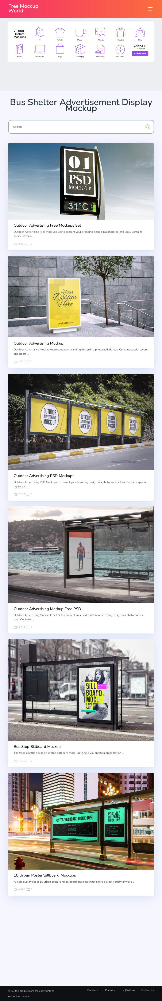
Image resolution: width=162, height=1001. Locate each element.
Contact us (147, 990)
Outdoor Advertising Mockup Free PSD (47, 608)
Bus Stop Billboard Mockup (37, 746)
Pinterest (110, 990)
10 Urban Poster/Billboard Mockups (45, 875)
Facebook (93, 990)
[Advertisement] (85, 76)
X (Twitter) (128, 990)
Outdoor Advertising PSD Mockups (44, 475)
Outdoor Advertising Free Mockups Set (47, 225)
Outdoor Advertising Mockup (38, 343)
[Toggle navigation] (150, 9)
